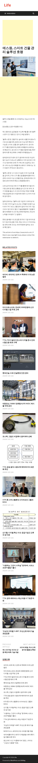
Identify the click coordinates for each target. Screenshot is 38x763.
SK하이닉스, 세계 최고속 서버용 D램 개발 (18, 731)
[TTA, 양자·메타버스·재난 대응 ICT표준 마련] (19, 596)
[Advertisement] (18, 32)
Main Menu (11, 13)
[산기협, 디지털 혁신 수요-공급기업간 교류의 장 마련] (19, 530)
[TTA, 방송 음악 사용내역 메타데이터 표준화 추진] (19, 465)
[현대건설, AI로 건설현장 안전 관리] (19, 371)
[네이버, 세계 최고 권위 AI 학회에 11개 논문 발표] (19, 272)
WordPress (14, 760)
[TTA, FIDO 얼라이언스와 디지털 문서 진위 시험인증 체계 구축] (19, 338)
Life (7, 5)
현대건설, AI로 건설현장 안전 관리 (15, 373)
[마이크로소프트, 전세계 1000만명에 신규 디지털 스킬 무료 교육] (19, 305)
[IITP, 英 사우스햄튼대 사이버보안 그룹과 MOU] (19, 497)
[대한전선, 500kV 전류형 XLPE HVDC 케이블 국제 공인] (19, 401)
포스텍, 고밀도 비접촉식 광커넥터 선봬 (17, 436)
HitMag (23, 760)
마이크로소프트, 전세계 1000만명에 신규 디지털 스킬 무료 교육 (18, 308)
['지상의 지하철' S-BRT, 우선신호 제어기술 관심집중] (19, 629)
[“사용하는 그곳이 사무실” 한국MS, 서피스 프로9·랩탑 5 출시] (19, 563)
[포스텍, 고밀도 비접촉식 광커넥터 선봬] (19, 434)
